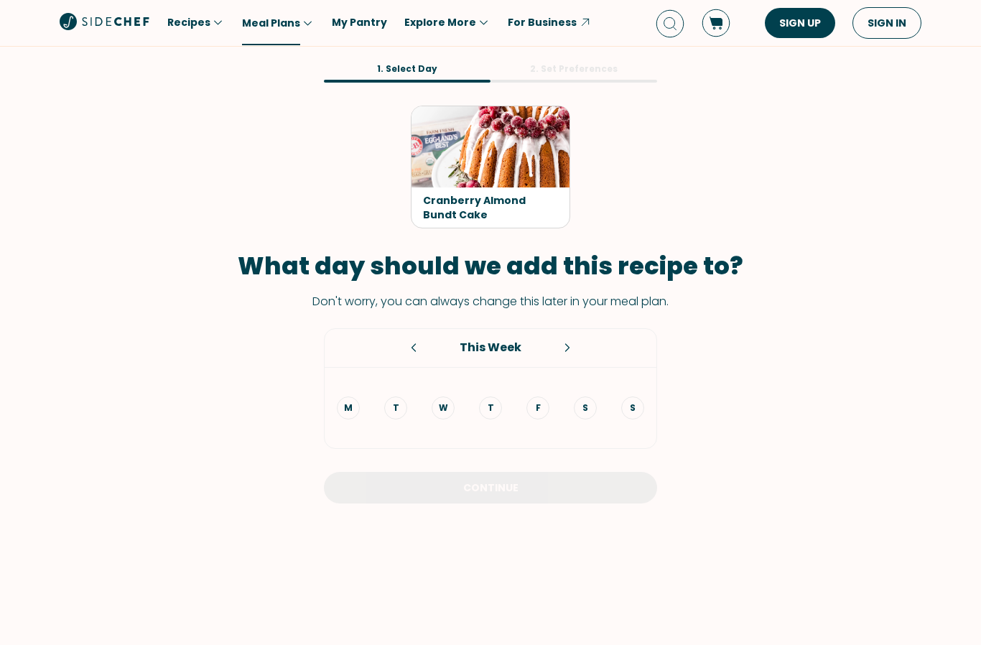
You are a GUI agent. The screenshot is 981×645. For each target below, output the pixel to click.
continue (491, 488)
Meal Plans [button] (271, 23)
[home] (105, 21)
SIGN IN (887, 23)
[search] (670, 23)
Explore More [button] (440, 22)
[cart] (716, 23)
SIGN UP (800, 23)
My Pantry (359, 22)
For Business (542, 22)
